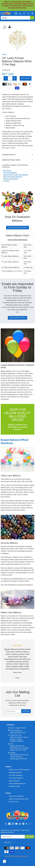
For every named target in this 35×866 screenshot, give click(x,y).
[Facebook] (9, 824)
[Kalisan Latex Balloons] (17, 599)
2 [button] (17, 678)
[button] (4, 861)
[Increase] (14, 78)
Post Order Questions (16, 778)
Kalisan (4, 54)
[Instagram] (13, 824)
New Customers (14, 781)
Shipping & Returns (9, 154)
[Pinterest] (23, 824)
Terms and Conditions (16, 796)
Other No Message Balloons (12, 177)
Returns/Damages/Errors (17, 783)
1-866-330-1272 (15, 735)
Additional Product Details (11, 160)
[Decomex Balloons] (17, 527)
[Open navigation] (2, 13)
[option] (17, 40)
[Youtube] (16, 824)
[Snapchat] (30, 824)
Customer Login (14, 786)
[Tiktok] (20, 824)
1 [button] (16, 678)
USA (11, 744)
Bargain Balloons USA (22, 856)
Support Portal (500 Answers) (19, 770)
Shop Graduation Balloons (17, 227)
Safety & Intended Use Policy (19, 799)
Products (6, 181)
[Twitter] (6, 824)
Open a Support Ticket (17, 317)
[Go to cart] (32, 13)
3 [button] (19, 678)
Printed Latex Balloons (10, 179)
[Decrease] (6, 78)
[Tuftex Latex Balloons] (17, 459)
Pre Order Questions (16, 775)
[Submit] (32, 18)
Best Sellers (7, 170)
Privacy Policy (13, 802)
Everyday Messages (10, 172)
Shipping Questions (15, 772)
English (7, 842)
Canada (12, 753)
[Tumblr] (26, 824)
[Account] (28, 13)
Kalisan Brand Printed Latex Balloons (15, 175)
